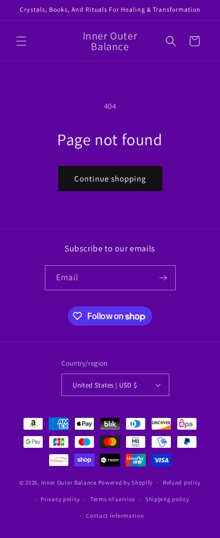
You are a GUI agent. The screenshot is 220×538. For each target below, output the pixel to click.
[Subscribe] (163, 277)
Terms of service (112, 499)
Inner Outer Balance (69, 482)
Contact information (115, 515)
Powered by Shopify (125, 482)
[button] (21, 41)
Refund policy (182, 482)
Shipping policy (167, 499)
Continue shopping (110, 178)
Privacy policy (60, 499)
